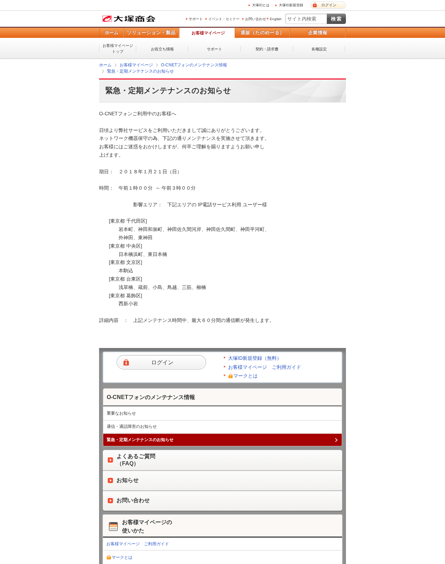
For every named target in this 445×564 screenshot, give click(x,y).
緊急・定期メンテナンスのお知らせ (140, 71)
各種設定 (319, 49)
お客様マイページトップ (118, 48)
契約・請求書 (267, 49)
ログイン (329, 5)
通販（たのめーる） (262, 32)
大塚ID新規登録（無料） (255, 357)
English (276, 19)
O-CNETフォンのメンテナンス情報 (194, 65)
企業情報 (317, 32)
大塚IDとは (260, 5)
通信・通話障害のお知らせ (132, 426)
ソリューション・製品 (151, 32)
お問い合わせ (255, 19)
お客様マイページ (208, 33)
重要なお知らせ (121, 412)
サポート (196, 19)
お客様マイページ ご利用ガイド (264, 367)
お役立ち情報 (162, 49)
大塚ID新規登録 (291, 5)
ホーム (111, 32)
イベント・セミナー (224, 19)
